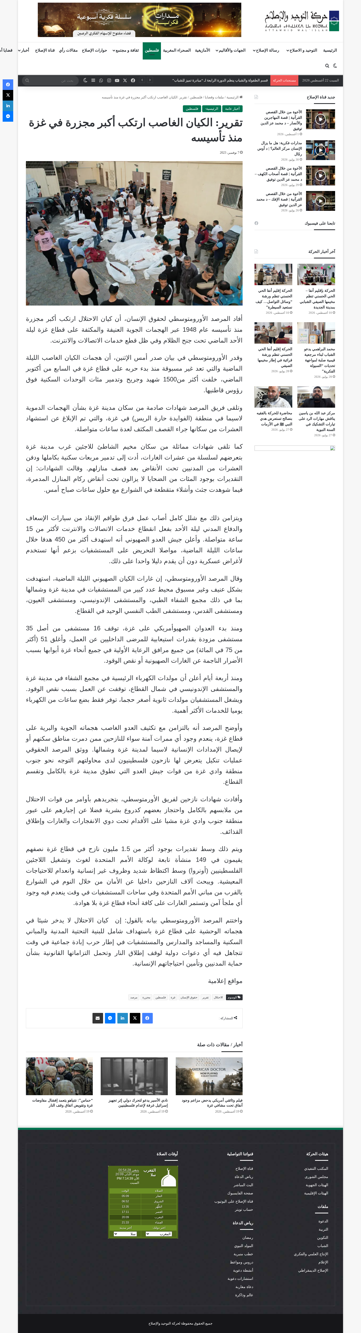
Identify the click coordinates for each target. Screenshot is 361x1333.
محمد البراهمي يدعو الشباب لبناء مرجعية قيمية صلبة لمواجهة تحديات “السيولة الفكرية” (319, 360)
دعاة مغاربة (244, 1287)
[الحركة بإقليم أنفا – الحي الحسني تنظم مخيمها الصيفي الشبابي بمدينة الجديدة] (316, 274)
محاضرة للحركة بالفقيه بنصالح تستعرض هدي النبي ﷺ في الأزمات (274, 418)
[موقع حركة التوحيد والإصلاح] (302, 21)
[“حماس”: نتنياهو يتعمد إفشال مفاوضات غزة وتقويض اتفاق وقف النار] (59, 1076)
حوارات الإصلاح (94, 50)
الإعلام (323, 1262)
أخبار (25, 50)
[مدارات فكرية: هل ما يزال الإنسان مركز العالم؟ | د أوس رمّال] (320, 150)
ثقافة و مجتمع (127, 50)
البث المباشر (243, 1185)
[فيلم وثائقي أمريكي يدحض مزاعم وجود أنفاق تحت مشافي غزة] (209, 1076)
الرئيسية (330, 50)
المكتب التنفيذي (316, 1169)
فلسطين (152, 50)
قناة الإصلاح (45, 50)
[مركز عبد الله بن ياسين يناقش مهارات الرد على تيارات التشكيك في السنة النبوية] (316, 397)
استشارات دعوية (240, 1279)
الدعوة (323, 1221)
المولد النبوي (243, 1246)
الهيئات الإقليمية (316, 1193)
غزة (173, 997)
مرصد (133, 997)
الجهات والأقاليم (232, 50)
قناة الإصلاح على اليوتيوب (233, 1201)
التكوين (322, 1238)
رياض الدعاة (244, 1177)
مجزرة (146, 997)
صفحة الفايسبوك (240, 1193)
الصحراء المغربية (177, 50)
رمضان (247, 1238)
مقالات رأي (68, 50)
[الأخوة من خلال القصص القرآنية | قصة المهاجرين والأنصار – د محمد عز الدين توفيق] (320, 119)
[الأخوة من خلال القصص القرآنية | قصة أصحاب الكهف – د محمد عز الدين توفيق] (320, 175)
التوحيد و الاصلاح (303, 50)
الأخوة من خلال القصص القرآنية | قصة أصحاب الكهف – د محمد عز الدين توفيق (278, 173)
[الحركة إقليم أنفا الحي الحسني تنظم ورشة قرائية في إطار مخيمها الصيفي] (273, 333)
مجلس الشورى (316, 1177)
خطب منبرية (243, 1254)
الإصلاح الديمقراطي (313, 1270)
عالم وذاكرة (244, 1295)
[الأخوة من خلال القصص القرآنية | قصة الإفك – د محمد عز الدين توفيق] (320, 201)
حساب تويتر (244, 1210)
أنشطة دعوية (243, 1270)
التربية (323, 1229)
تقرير (205, 997)
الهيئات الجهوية (317, 1185)
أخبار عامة (232, 109)
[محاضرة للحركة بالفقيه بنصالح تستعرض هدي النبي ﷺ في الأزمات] (273, 397)
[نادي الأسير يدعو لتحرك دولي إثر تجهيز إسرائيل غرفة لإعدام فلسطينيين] (134, 1076)
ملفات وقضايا (214, 97)
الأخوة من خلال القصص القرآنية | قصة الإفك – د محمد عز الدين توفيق (279, 199)
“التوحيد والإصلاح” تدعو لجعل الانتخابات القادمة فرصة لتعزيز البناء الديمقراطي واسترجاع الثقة (201, 80)
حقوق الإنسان (189, 997)
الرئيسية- (211, 109)
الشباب (322, 1246)
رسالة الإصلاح (267, 50)
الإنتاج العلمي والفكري (311, 1254)
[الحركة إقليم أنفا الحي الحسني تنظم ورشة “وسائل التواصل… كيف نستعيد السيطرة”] (273, 274)
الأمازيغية (202, 50)
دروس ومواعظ (241, 1262)
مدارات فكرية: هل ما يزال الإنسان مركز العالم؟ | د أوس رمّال (279, 148)
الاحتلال (218, 997)
